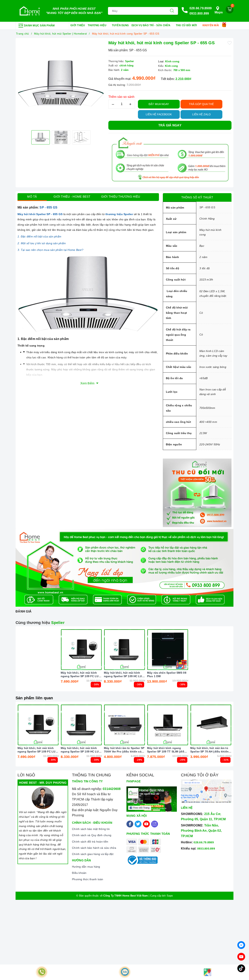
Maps (219, 12)
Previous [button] (7, 737)
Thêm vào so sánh (121, 96)
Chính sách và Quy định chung (91, 835)
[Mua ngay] (63, 649)
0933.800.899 (199, 13)
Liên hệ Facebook (159, 114)
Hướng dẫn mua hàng (86, 866)
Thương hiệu (97, 25)
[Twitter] (138, 824)
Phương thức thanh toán (87, 879)
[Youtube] (146, 824)
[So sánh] (99, 649)
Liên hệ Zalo (201, 114)
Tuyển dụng (120, 25)
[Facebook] (129, 824)
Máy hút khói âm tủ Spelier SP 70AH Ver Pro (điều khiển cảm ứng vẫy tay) (124, 749)
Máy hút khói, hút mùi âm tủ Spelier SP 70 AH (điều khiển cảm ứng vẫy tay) (209, 749)
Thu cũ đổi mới (187, 25)
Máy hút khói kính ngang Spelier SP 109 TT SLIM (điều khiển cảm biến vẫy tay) (166, 749)
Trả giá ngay (169, 125)
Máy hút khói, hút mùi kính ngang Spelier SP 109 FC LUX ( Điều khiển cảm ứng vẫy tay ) (80, 674)
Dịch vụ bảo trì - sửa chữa (151, 25)
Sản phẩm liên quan (34, 698)
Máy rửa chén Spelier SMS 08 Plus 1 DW (166, 674)
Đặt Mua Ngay (159, 104)
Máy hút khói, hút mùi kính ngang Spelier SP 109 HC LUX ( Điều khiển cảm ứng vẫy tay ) (124, 674)
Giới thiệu (77, 25)
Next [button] (242, 737)
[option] (61, 83)
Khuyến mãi (211, 25)
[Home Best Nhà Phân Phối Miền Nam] (30, 11)
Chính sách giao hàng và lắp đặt (92, 854)
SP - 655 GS (48, 207)
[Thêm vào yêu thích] (229, 42)
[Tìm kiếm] (172, 11)
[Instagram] (154, 824)
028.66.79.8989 (200, 8)
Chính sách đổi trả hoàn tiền (90, 841)
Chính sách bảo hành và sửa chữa (94, 847)
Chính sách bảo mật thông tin (91, 829)
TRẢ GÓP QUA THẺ (201, 104)
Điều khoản (79, 872)
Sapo (170, 895)
